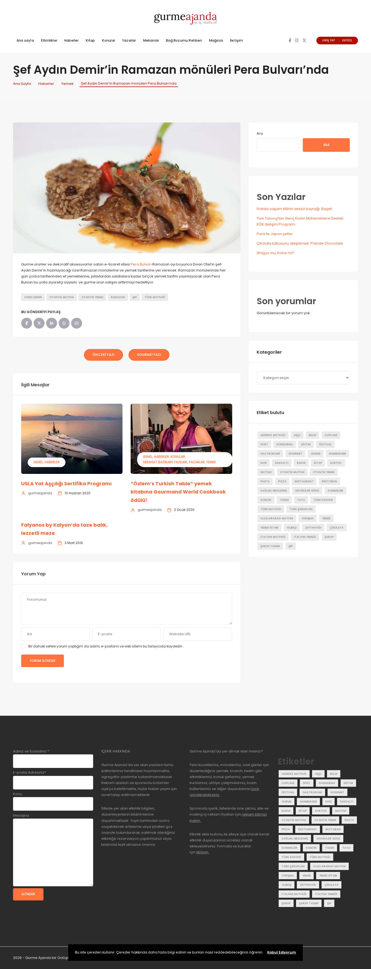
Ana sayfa (25, 40)
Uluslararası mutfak (276, 518)
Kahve (301, 463)
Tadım (284, 500)
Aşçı (297, 435)
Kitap (90, 40)
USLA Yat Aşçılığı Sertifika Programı (66, 483)
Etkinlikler (49, 40)
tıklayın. (202, 852)
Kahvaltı (281, 463)
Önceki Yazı (103, 354)
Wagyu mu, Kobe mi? (275, 252)
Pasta (265, 481)
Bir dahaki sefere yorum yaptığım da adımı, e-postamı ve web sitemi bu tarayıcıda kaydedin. (105, 646)
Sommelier (335, 490)
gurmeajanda (40, 493)
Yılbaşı (292, 527)
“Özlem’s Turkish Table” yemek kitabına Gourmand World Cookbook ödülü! (178, 492)
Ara (260, 133)
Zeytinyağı (313, 527)
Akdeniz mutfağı (272, 435)
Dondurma (284, 444)
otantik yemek (92, 297)
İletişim (236, 40)
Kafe (263, 463)
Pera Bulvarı (141, 264)
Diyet (264, 444)
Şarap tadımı (270, 546)
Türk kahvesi (323, 500)
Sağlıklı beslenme (273, 490)
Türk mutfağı (154, 297)
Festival (325, 444)
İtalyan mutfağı (272, 537)
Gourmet (295, 453)
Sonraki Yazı (149, 354)
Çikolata (337, 527)
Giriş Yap (328, 40)
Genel (38, 462)
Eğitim (306, 444)
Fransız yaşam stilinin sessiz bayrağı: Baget (294, 208)
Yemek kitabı (269, 527)
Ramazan (118, 297)
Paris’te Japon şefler (275, 233)
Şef (135, 297)
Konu (17, 794)
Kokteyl (336, 463)
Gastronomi (270, 453)
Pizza (282, 481)
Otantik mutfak (61, 297)
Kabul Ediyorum (281, 952)
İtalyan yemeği (305, 537)
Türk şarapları (301, 509)
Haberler (71, 40)
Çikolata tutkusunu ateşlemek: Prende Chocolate (300, 243)
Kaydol (347, 40)
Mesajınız (21, 815)
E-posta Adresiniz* (29, 772)
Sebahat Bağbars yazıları (165, 462)
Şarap (329, 537)
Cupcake (331, 435)
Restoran (329, 481)
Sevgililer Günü (307, 490)
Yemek (67, 83)
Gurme (315, 453)
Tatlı (301, 500)
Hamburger (337, 453)
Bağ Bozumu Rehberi (184, 40)
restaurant (304, 481)
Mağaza (216, 40)
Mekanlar (151, 40)
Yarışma (307, 518)
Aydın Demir (33, 297)
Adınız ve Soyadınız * (31, 751)
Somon (265, 500)
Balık (312, 435)
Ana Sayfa (22, 83)
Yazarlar (129, 40)
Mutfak (266, 472)
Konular (108, 40)
